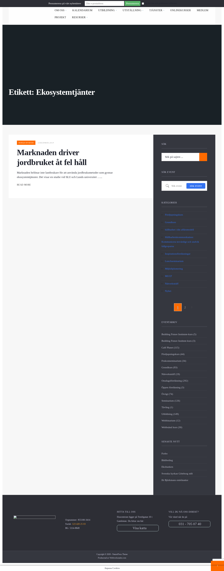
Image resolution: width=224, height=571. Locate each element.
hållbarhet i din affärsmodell (179, 229)
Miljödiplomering (174, 268)
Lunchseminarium (174, 261)
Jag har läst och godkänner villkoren (160, 3)
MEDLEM (202, 10)
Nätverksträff (171, 283)
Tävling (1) (167, 407)
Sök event (196, 186)
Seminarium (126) (171, 400)
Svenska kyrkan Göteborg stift (177, 473)
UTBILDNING (106, 10)
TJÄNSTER (155, 10)
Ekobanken (167, 466)
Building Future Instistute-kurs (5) (179, 334)
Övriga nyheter (26, 143)
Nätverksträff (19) (171, 374)
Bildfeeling (167, 460)
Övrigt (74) (167, 394)
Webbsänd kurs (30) (172, 427)
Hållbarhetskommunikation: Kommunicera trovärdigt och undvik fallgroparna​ (180, 242)
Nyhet (168, 291)
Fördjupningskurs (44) (173, 354)
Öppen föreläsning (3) (173, 387)
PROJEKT (60, 17)
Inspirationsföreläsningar (177, 253)
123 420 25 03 (79, 524)
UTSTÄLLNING (132, 10)
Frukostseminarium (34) (174, 360)
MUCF (168, 276)
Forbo (165, 453)
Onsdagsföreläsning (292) (175, 380)
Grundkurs (170, 222)
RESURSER (79, 17)
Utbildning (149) (170, 414)
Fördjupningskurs (174, 214)
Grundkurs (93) (169, 367)
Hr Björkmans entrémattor (175, 480)
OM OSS (59, 10)
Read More (24, 185)
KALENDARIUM (82, 10)
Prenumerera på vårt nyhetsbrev (65, 3)
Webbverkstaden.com (118, 558)
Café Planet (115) (170, 347)
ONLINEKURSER (180, 10)
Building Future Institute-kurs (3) (178, 340)
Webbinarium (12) (171, 420)
